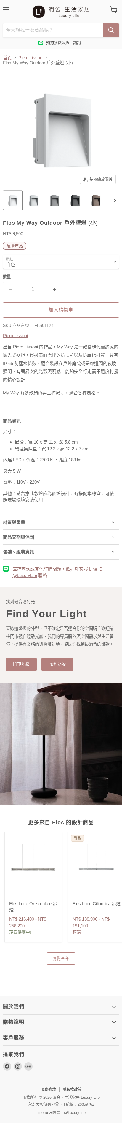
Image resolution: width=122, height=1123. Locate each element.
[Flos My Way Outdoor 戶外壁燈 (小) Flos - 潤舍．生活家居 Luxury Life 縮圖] (12, 200)
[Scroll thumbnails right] (113, 201)
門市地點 (21, 663)
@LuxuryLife (24, 575)
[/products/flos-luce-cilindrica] (96, 869)
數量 (7, 276)
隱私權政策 (72, 1089)
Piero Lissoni (30, 57)
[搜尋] (111, 30)
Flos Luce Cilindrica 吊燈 (97, 903)
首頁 (7, 57)
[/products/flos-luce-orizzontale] (33, 869)
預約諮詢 (57, 664)
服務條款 (48, 1089)
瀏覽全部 (61, 958)
